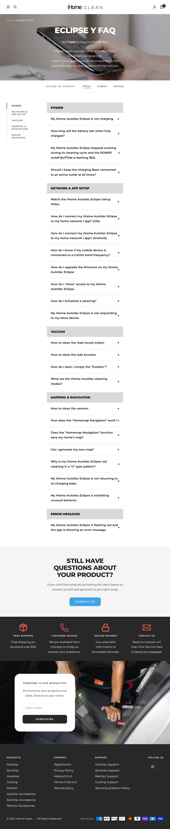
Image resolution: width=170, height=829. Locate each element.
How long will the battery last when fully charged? (81, 133)
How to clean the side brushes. (73, 354)
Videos (102, 86)
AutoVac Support (107, 764)
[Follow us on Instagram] (152, 766)
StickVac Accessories (21, 800)
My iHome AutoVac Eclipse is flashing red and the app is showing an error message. (84, 527)
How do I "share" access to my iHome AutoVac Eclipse (78, 286)
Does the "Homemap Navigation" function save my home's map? (82, 435)
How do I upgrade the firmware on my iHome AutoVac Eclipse (84, 270)
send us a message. (148, 651)
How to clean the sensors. (70, 408)
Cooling (12, 782)
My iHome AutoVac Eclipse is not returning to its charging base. (84, 481)
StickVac (13, 770)
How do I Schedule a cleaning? (73, 301)
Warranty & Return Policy (112, 788)
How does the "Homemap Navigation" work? (84, 420)
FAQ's (86, 86)
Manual (118, 86)
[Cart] (161, 6)
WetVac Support (106, 776)
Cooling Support (107, 782)
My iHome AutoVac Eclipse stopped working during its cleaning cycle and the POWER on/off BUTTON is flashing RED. (83, 152)
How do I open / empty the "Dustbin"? (79, 366)
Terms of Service (65, 782)
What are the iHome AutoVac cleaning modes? (79, 381)
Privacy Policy (64, 770)
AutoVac (12, 764)
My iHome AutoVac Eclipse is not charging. (82, 118)
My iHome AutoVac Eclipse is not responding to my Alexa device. (84, 315)
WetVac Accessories (21, 805)
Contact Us (85, 601)
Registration (62, 764)
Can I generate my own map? (72, 449)
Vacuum (17, 120)
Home (10, 20)
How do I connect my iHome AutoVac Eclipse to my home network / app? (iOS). (84, 219)
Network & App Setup (19, 113)
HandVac (13, 776)
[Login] (154, 7)
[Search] (15, 6)
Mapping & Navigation (20, 127)
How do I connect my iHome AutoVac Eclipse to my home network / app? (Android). (84, 236)
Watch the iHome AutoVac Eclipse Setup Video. (81, 202)
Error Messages (18, 136)
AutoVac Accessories (21, 794)
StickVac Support (107, 770)
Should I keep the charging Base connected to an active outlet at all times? (83, 172)
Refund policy (64, 788)
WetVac (12, 788)
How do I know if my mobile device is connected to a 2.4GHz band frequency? (80, 253)
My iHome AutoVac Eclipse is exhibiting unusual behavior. (80, 498)
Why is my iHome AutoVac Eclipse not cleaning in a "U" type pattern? (79, 464)
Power (16, 105)
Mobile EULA (63, 776)
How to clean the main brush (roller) (77, 342)
